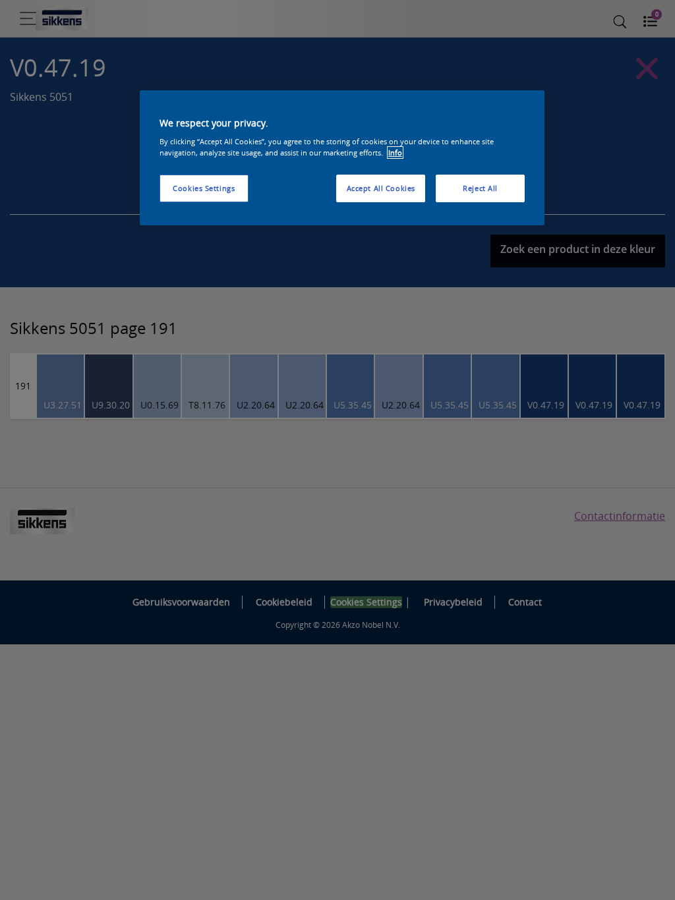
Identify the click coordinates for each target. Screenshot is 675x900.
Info (395, 152)
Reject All (480, 188)
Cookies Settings (204, 188)
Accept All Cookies (381, 188)
